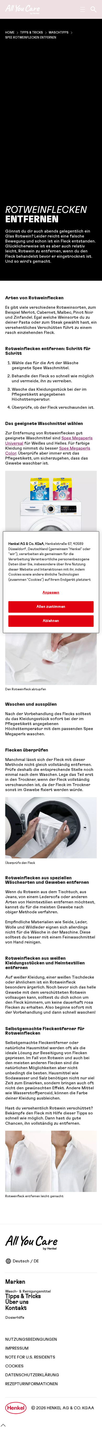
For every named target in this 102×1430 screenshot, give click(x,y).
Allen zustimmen (51, 606)
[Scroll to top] (3, 1427)
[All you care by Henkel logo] (22, 9)
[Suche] (93, 9)
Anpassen (51, 592)
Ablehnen (51, 621)
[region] (51, 582)
